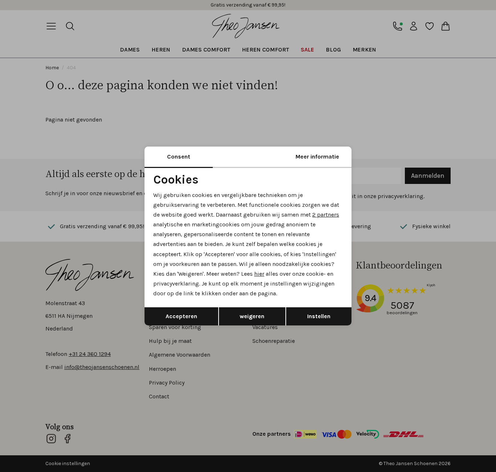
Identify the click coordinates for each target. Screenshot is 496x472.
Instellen (318, 316)
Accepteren (181, 316)
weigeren (252, 316)
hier (259, 273)
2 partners (325, 214)
